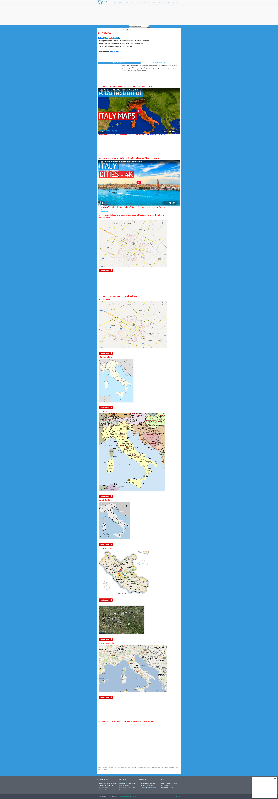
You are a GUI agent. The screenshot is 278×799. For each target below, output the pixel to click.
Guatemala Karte (102, 785)
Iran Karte (152, 783)
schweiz (128, 2)
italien (120, 30)
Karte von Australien (103, 787)
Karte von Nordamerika (102, 779)
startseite (106, 30)
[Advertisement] (139, 14)
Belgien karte (122, 783)
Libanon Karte (150, 785)
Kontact (162, 779)
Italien (148, 2)
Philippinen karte (152, 787)
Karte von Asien (143, 779)
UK (162, 2)
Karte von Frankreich (124, 785)
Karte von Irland (132, 787)
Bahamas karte (102, 783)
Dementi (134, 796)
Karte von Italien (123, 787)
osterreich (135, 2)
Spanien (154, 2)
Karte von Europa (122, 779)
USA (159, 2)
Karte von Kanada (111, 783)
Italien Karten (115, 51)
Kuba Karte (110, 785)
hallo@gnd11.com (169, 787)
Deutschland (121, 2)
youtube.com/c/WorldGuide (156, 135)
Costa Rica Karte (102, 789)
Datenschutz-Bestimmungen (125, 796)
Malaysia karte (144, 787)
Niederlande (175, 2)
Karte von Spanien (123, 789)
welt (115, 2)
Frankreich (142, 2)
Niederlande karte (131, 783)
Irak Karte (143, 785)
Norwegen (167, 2)
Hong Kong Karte (145, 783)
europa (116, 30)
